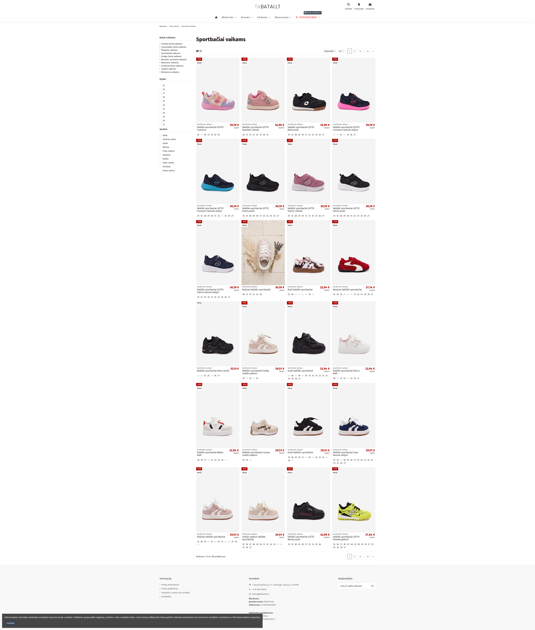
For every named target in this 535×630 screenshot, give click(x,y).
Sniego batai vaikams (171, 56)
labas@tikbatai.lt (260, 594)
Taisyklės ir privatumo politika (175, 592)
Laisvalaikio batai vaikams (173, 47)
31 (164, 124)
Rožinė (166, 159)
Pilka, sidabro (169, 151)
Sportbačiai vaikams (170, 53)
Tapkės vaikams (168, 69)
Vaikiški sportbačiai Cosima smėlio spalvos (256, 453)
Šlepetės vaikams (169, 50)
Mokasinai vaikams (170, 72)
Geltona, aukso (169, 139)
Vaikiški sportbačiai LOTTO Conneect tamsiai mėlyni (346, 128)
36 (164, 89)
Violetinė (167, 166)
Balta (165, 135)
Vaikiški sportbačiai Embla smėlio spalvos (255, 372)
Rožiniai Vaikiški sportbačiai (256, 289)
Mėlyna (166, 147)
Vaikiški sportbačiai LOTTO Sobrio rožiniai (301, 209)
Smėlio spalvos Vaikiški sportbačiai (253, 538)
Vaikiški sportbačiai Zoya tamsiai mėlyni (345, 453)
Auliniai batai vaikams (171, 44)
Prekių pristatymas (170, 584)
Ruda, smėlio (168, 163)
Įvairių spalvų (169, 170)
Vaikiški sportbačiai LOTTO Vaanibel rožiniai (255, 128)
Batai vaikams (168, 37)
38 (164, 97)
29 (164, 117)
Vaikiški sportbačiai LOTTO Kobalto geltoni (346, 538)
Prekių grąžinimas (169, 588)
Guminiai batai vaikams (172, 66)
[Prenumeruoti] (372, 586)
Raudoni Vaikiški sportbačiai (347, 289)
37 (164, 93)
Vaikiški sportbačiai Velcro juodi (213, 370)
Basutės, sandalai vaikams (174, 59)
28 (164, 113)
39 (164, 101)
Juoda (165, 143)
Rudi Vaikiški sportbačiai (300, 289)
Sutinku (10, 623)
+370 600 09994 (259, 589)
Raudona (166, 155)
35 (164, 85)
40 (164, 105)
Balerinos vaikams (170, 62)
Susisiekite (166, 596)
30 (164, 120)
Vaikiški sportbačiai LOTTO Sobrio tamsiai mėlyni (210, 291)
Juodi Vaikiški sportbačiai (300, 370)
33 (164, 109)
